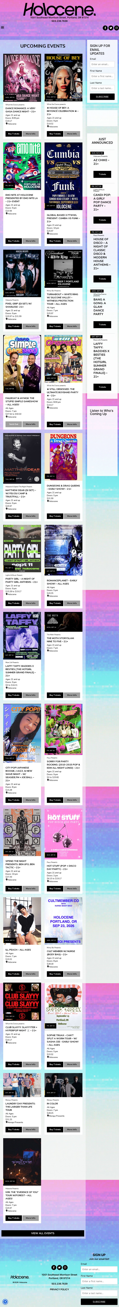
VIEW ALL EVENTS (42, 1233)
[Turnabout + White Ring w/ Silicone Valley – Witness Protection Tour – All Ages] (63, 269)
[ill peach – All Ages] (22, 921)
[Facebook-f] (105, 27)
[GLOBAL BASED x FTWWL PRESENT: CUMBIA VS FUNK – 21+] (63, 176)
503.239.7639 (59, 21)
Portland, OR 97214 (59, 1278)
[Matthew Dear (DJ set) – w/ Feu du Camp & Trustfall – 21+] (22, 458)
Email (93, 59)
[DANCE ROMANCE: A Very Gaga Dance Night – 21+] (22, 78)
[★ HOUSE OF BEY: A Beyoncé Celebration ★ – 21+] (63, 77)
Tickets (102, 174)
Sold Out (13, 424)
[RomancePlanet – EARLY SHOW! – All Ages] (63, 550)
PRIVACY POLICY (59, 1289)
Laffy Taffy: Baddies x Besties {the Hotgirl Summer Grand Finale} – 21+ (101, 360)
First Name (96, 71)
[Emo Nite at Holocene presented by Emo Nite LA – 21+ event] (22, 166)
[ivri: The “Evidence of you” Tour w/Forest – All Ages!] (22, 1162)
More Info (30, 133)
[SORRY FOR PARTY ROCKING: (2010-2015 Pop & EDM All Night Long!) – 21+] (63, 729)
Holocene (12, 123)
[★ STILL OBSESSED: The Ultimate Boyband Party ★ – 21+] (63, 359)
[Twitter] (110, 27)
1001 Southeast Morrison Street (59, 1274)
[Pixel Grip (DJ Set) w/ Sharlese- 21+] (22, 273)
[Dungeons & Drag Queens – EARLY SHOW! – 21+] (63, 457)
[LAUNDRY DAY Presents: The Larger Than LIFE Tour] (22, 1085)
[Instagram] (116, 27)
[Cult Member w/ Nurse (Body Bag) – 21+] (63, 921)
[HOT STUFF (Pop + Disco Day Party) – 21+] (63, 834)
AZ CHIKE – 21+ (101, 162)
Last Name (96, 83)
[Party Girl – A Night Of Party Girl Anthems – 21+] (22, 548)
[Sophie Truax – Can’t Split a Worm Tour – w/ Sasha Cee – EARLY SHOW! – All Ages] (63, 1006)
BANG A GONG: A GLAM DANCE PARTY (99, 307)
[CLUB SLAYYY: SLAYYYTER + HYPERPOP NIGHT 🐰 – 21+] (22, 1002)
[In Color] (63, 1085)
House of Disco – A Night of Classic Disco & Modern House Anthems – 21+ (101, 253)
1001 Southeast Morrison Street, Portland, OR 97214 (59, 17)
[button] (2, 27)
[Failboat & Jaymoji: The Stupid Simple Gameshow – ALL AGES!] (22, 364)
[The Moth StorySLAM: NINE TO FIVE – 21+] (63, 622)
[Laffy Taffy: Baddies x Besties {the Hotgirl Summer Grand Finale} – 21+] (22, 635)
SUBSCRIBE (102, 96)
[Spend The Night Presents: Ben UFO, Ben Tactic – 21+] (22, 832)
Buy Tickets (13, 133)
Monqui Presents (15, 1122)
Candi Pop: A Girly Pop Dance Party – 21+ (102, 202)
